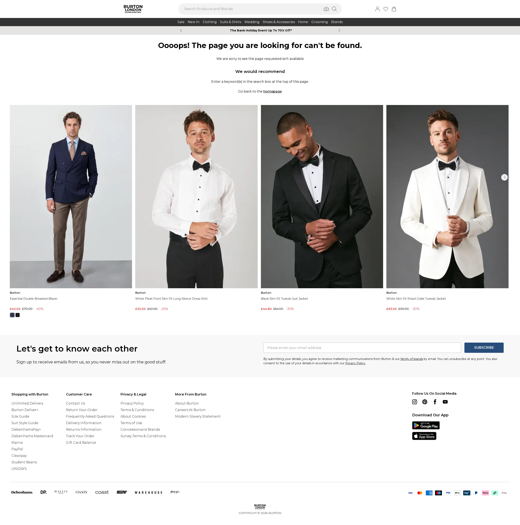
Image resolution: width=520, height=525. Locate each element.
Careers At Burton (190, 410)
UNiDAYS (19, 469)
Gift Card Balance (81, 443)
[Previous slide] (180, 30)
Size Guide (20, 416)
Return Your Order (81, 410)
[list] (260, 213)
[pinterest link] (424, 401)
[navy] (12, 315)
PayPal (17, 449)
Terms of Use (131, 423)
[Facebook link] (435, 401)
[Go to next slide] (504, 177)
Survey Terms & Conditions (143, 436)
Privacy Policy (132, 403)
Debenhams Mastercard (32, 436)
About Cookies (133, 416)
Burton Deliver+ (24, 410)
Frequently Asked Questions (90, 416)
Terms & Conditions (137, 410)
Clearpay (19, 456)
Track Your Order (80, 436)
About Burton (187, 403)
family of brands (411, 359)
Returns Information (84, 429)
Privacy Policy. (355, 363)
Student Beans (24, 462)
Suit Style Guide (24, 423)
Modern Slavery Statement (198, 416)
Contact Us (75, 403)
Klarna (17, 443)
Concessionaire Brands (140, 429)
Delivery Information (84, 423)
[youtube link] (445, 401)
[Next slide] (339, 30)
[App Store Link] (426, 430)
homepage (272, 91)
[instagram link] (414, 401)
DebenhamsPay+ (26, 429)
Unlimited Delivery (27, 403)
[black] (17, 315)
